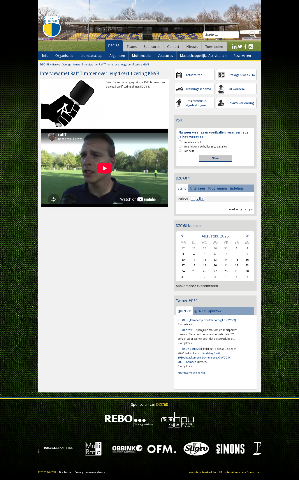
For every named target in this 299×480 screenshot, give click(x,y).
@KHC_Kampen (191, 320)
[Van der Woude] (238, 448)
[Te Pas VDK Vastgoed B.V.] (204, 448)
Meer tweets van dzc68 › (192, 373)
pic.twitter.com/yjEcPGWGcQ (218, 320)
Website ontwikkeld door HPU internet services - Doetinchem (225, 472)
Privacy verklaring (240, 103)
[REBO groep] (129, 419)
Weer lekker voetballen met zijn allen (205, 146)
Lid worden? (236, 89)
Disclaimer (65, 472)
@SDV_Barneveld (192, 348)
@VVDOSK (224, 357)
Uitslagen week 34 (241, 75)
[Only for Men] (66, 448)
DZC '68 (44, 64)
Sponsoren (152, 47)
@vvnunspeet (210, 357)
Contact (173, 47)
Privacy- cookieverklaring (90, 472)
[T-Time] (169, 448)
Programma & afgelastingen (196, 103)
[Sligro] (101, 448)
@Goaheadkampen (189, 357)
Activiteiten (193, 75)
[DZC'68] (51, 27)
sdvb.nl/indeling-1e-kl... (208, 353)
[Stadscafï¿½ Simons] (135, 448)
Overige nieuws (71, 64)
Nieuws (55, 64)
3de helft (189, 151)
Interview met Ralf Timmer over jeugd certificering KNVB (115, 64)
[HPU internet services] (178, 419)
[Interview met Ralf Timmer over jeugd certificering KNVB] (72, 103)
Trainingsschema (198, 89)
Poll (179, 120)
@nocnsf (187, 330)
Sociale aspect (192, 142)
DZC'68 (114, 46)
